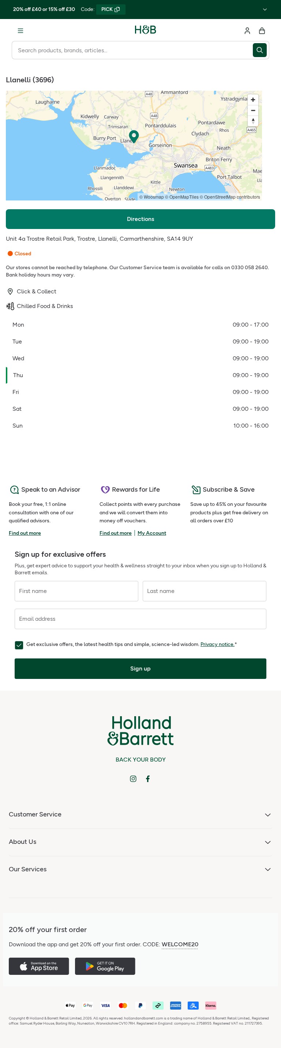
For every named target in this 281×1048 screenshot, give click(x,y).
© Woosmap (151, 197)
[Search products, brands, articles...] (261, 50)
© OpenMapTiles (182, 197)
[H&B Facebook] (147, 778)
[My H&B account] (247, 31)
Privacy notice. (218, 644)
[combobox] (132, 50)
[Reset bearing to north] (253, 121)
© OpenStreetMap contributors (230, 197)
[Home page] (145, 30)
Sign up (140, 668)
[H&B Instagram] (133, 778)
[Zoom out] (253, 110)
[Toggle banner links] (265, 9)
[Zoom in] (253, 99)
